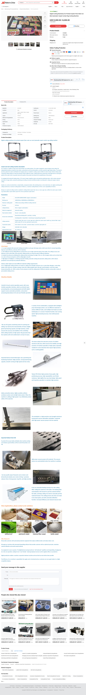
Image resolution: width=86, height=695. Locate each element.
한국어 (53, 687)
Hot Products (12, 685)
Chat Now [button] (77, 26)
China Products (18, 685)
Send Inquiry (58, 26)
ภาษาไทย (63, 687)
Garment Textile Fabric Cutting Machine (9, 653)
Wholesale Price (44, 685)
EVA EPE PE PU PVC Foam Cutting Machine (9, 655)
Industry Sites (51, 685)
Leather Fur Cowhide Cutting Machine (29, 653)
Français (26, 687)
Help (62, 6)
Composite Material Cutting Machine (50, 653)
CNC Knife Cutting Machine (36, 670)
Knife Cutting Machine (34, 8)
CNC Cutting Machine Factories (21, 676)
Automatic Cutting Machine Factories (37, 676)
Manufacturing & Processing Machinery (11, 8)
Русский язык (31, 687)
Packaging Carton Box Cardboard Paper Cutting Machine (32, 655)
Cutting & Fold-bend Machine (24, 8)
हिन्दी (60, 687)
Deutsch (40, 687)
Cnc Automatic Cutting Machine (8, 679)
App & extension (69, 6)
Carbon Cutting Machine (22, 679)
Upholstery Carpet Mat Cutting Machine (50, 655)
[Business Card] (82, 107)
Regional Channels (58, 685)
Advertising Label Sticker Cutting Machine (9, 658)
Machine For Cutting (67, 676)
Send (11, 589)
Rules (84, 6)
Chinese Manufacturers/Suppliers (28, 685)
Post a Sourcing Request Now (36, 589)
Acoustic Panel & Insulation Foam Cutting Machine (74, 653)
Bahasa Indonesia (78, 687)
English (13, 687)
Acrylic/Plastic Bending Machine (49, 658)
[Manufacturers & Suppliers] (8, 2)
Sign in (83, 3)
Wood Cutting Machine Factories (53, 676)
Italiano (36, 687)
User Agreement (50, 690)
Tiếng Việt (72, 687)
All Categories (5, 6)
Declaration (56, 690)
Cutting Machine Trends (45, 679)
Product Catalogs (19, 650)
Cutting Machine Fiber (33, 679)
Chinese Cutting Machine (78, 676)
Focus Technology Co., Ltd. (34, 690)
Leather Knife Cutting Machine (22, 670)
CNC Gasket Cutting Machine (69, 655)
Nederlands (45, 687)
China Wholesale (38, 685)
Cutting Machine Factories (7, 676)
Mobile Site (70, 685)
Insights (74, 685)
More (2, 681)
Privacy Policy (61, 690)
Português (22, 687)
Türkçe (67, 687)
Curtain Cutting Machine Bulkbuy (59, 679)
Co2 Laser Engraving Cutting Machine (29, 658)
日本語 (57, 687)
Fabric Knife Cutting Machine (8, 670)
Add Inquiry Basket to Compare (25, 49)
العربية (50, 687)
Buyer (56, 6)
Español (17, 687)
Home (2, 8)
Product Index (64, 685)
